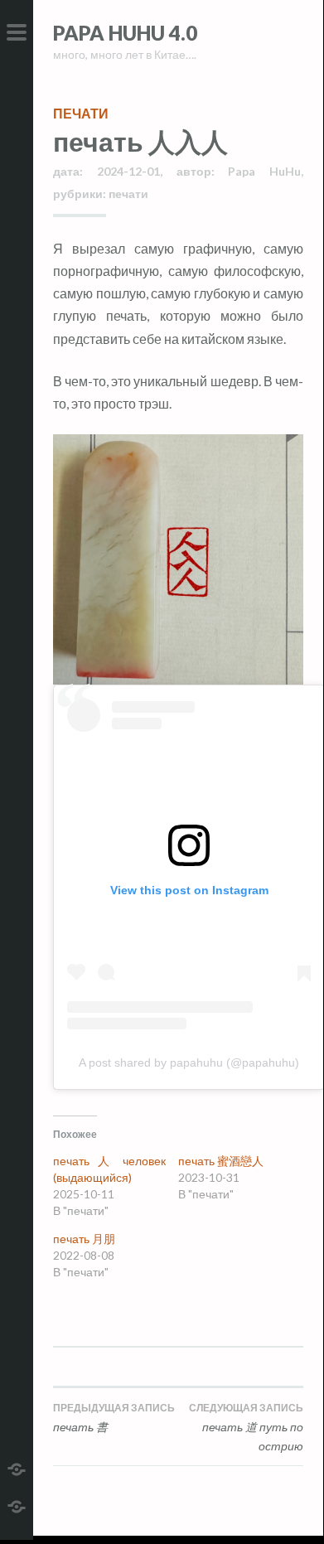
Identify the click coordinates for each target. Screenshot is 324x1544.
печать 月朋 (84, 1239)
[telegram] (16, 1467)
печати (81, 113)
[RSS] (16, 1504)
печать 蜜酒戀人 (221, 1161)
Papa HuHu (264, 171)
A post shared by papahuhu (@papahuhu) (189, 1062)
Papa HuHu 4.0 (125, 33)
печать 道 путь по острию (246, 1427)
